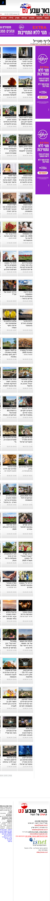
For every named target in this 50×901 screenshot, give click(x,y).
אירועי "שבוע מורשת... (25, 616)
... (31, 327)
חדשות (39, 18)
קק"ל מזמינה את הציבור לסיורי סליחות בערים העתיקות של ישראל (26, 63)
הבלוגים (9, 815)
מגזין (17, 18)
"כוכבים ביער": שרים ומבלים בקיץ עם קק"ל (10, 730)
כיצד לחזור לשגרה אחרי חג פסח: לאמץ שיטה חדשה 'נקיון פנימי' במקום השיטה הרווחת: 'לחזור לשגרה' (9, 182)
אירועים (9, 827)
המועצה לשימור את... (9, 471)
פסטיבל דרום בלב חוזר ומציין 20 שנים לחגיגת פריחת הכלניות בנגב (26, 267)
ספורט (31, 18)
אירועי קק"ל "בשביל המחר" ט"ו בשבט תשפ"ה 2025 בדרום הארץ (26, 558)
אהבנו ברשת (8, 825)
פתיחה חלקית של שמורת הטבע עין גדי (9, 439)
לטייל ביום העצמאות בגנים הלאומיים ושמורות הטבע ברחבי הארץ (10, 150)
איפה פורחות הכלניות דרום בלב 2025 (9, 527)
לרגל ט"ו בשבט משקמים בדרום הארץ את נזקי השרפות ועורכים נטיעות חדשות (10, 267)
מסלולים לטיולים (7, 834)
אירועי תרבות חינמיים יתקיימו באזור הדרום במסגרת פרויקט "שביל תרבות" (26, 412)
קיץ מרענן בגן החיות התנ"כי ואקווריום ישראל (26, 439)
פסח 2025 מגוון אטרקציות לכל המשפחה (26, 498)
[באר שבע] (35, 15)
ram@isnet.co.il (41, 825)
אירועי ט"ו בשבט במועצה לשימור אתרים (25, 585)
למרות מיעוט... (12, 238)
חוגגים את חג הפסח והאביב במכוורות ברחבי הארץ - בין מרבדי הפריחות (9, 500)
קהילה (24, 18)
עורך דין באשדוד (7, 837)
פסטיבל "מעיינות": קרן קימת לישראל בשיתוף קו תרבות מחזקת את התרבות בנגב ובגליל (9, 647)
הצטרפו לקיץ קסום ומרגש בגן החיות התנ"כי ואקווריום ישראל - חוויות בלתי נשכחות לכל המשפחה (25, 764)
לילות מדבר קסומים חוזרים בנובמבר (26, 323)
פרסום (10, 841)
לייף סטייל (34, 44)
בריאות (3, 827)
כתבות (10, 813)
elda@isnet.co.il (42, 852)
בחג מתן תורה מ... (26, 471)
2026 (10, 775)
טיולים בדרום (8, 835)
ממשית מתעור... (27, 354)
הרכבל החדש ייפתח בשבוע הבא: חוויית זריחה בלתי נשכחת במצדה (9, 616)
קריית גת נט (8, 838)
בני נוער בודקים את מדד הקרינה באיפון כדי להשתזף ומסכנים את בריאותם (9, 92)
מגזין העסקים (7, 818)
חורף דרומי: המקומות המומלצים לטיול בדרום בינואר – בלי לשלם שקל (26, 296)
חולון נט (9, 840)
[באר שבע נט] (34, 815)
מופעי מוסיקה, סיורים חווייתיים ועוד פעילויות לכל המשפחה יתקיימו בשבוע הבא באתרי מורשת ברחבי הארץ (25, 705)
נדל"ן (11, 18)
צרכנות (10, 819)
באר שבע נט (45, 44)
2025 (6, 775)
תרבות (4, 18)
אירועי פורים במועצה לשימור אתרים (26, 527)
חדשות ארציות (7, 822)
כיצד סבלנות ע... (11, 587)
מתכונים (3, 813)
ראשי (47, 18)
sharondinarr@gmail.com (38, 834)
